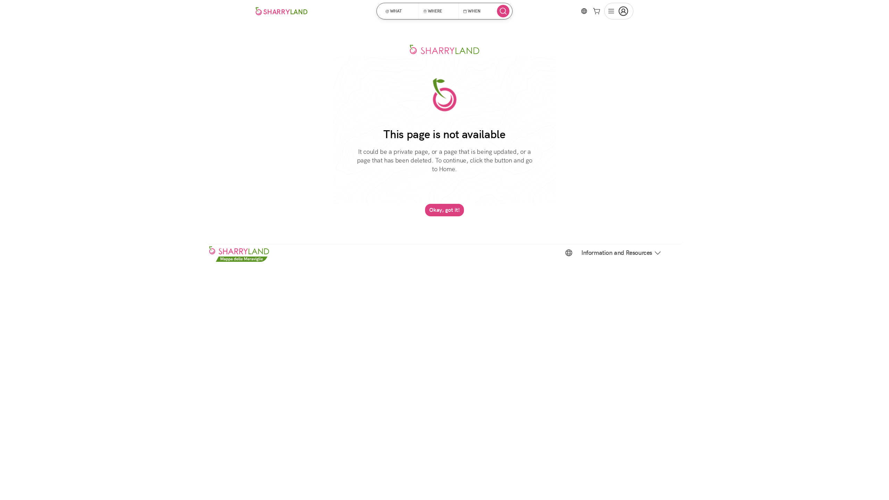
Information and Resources (616, 252)
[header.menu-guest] (618, 11)
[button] (400, 11)
